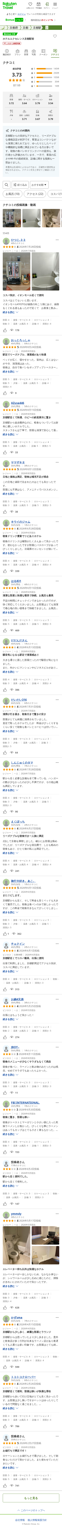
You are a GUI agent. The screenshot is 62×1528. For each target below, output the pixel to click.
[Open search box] (6, 185)
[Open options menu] (57, 240)
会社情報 (20, 1520)
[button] (12, 218)
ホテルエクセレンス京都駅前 (18, 38)
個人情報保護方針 (37, 1520)
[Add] (55, 36)
